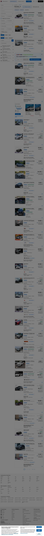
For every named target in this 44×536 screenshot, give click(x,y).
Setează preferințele (39, 534)
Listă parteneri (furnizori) (24, 533)
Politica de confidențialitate (9, 534)
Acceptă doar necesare (39, 530)
